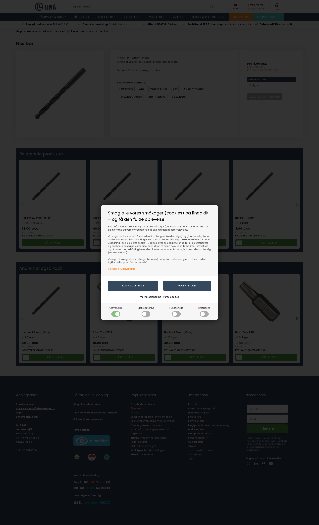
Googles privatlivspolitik (121, 268)
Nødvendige (116, 308)
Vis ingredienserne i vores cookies (159, 297)
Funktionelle (176, 308)
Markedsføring (146, 308)
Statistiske (204, 308)
